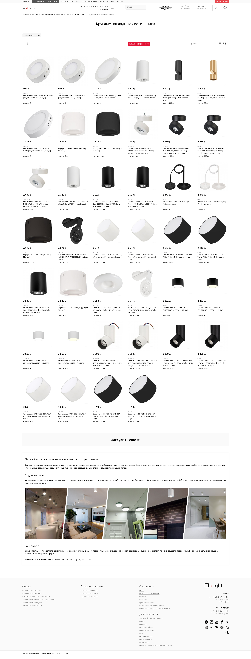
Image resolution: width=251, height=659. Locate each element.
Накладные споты (32, 35)
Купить (49, 89)
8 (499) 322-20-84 (87, 6)
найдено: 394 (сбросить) (139, 44)
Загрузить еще (125, 440)
